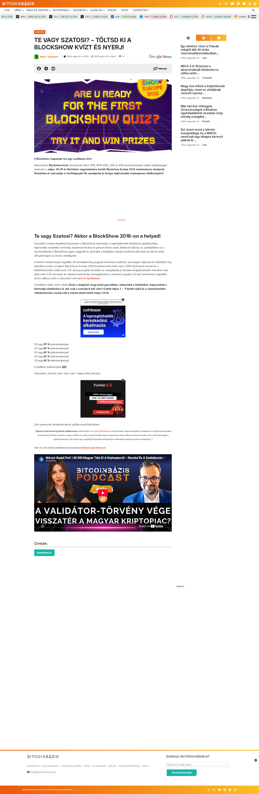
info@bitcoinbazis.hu (43, 772)
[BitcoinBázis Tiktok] (250, 4)
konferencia (44, 552)
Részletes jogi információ (94, 447)
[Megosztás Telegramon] (46, 68)
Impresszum (33, 765)
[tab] (188, 38)
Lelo (204, 58)
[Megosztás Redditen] (53, 68)
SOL (51, 16)
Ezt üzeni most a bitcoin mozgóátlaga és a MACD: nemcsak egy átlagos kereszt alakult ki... (202, 135)
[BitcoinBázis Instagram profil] (226, 4)
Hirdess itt (121, 220)
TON (141, 16)
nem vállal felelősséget (99, 431)
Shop (124, 10)
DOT (171, 16)
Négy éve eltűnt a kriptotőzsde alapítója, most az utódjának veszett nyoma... (203, 89)
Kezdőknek (60, 10)
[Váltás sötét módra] (255, 3)
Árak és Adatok (37, 10)
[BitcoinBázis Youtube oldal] (232, 4)
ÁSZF (86, 765)
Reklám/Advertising (129, 765)
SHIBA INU (237, 16)
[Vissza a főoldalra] (18, 3)
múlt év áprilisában (88, 278)
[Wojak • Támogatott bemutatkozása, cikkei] (36, 56)
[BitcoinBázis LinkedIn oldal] (238, 4)
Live (7, 10)
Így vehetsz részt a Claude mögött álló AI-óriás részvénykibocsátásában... (200, 49)
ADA (111, 16)
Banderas (207, 98)
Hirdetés (39, 32)
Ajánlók (96, 10)
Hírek (18, 10)
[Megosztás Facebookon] (39, 68)
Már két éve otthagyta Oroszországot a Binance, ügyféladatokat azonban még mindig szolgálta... (202, 111)
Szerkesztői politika (71, 765)
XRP (82, 16)
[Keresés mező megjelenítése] (253, 10)
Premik (206, 121)
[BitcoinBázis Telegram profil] (244, 4)
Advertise (140, 10)
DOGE (204, 16)
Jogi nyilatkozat (50, 765)
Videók (111, 10)
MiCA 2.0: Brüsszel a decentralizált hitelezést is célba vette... (200, 69)
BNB (18, 16)
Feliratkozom (181, 772)
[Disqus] (129, 626)
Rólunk (112, 765)
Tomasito (207, 77)
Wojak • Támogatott (49, 56)
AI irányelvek (99, 765)
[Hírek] (160, 56)
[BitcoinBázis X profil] (220, 4)
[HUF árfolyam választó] (253, 16)
